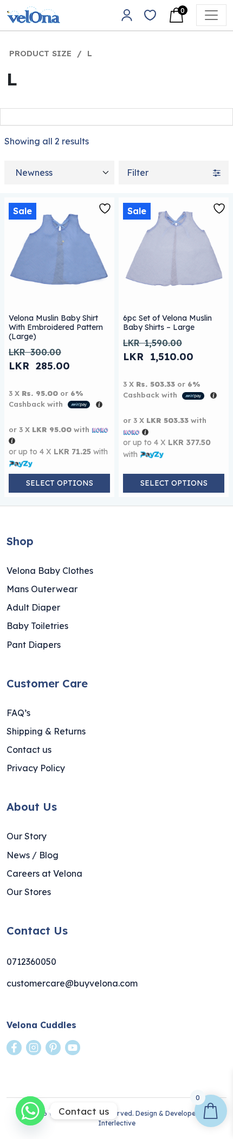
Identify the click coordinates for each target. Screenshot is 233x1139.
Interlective (116, 1123)
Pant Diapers (34, 644)
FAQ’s (18, 712)
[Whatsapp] (30, 1110)
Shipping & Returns (46, 731)
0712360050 (31, 961)
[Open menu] (211, 15)
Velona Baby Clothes (50, 570)
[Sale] (59, 252)
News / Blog (33, 855)
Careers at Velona (44, 873)
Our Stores (29, 891)
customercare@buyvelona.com (72, 983)
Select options (59, 483)
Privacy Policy (36, 768)
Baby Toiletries (37, 625)
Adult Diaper (33, 607)
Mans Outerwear (42, 589)
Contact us (29, 749)
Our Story (27, 836)
